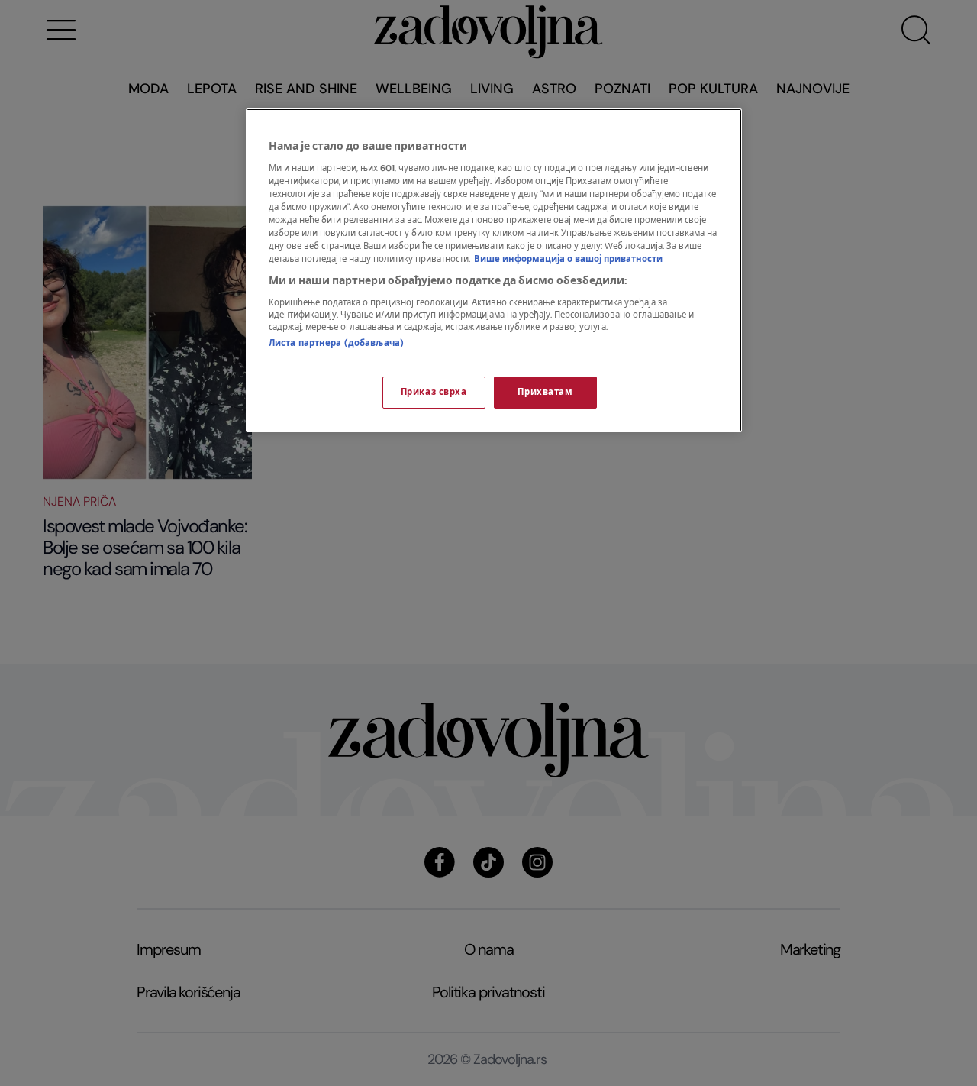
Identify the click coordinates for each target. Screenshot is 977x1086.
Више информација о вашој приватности (568, 259)
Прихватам (545, 392)
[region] (494, 270)
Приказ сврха (434, 392)
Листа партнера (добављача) (336, 343)
